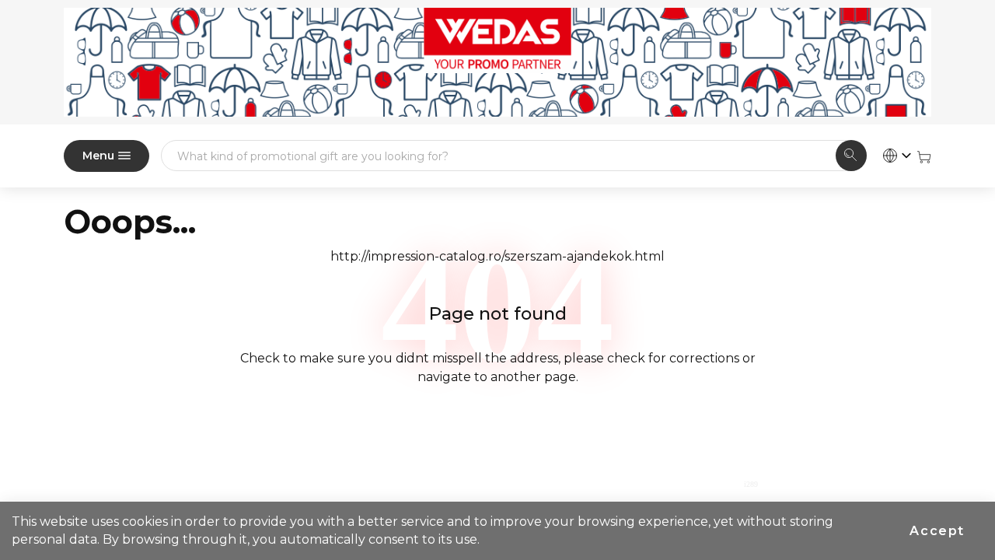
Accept (937, 530)
